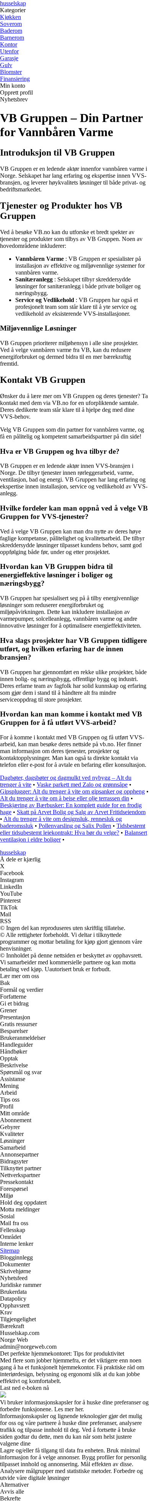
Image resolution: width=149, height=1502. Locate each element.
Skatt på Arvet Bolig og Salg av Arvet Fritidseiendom (81, 812)
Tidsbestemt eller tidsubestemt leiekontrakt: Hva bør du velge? (72, 829)
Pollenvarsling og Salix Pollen (75, 825)
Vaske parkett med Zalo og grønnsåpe (82, 784)
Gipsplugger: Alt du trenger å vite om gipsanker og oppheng (72, 791)
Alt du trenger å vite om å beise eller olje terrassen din (64, 798)
